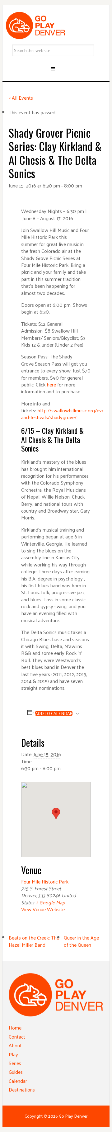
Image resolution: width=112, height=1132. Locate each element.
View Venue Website (43, 909)
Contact (17, 1036)
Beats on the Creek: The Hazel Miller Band (34, 941)
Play (13, 1054)
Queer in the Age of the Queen (81, 941)
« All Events (21, 97)
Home (15, 1027)
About (15, 1045)
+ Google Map (50, 902)
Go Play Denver (56, 26)
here (51, 384)
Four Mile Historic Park (44, 881)
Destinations (22, 1089)
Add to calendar (53, 713)
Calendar (18, 1080)
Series (15, 1063)
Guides (16, 1071)
